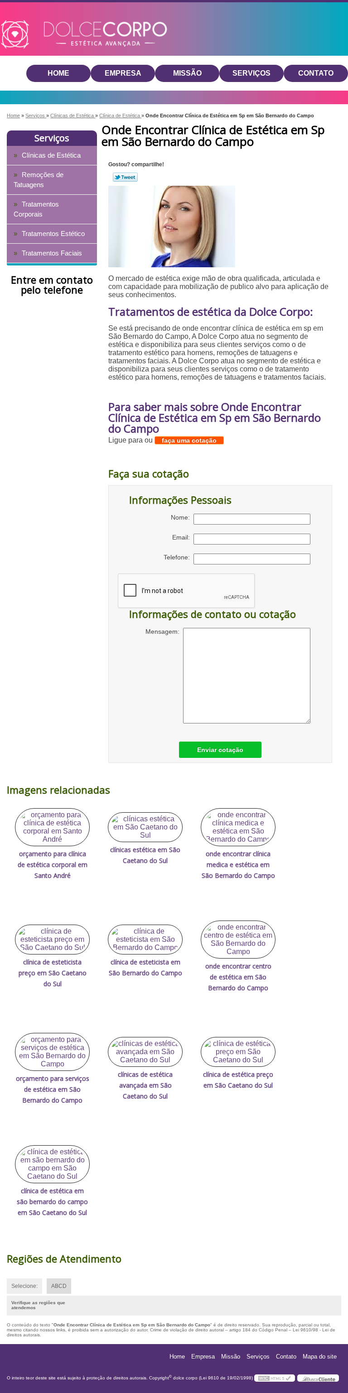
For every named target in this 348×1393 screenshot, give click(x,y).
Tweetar (125, 177)
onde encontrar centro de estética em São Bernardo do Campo (238, 977)
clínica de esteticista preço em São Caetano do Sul (53, 973)
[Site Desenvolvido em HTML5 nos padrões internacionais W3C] (274, 1378)
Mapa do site (320, 1356)
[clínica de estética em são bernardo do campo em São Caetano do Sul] (52, 1164)
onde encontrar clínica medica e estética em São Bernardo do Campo (238, 864)
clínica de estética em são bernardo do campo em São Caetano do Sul (52, 1201)
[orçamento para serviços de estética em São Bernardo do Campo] (52, 1052)
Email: (182, 537)
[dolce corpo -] (52, 22)
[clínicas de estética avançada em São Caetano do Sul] (145, 1052)
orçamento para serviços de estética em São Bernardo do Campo (52, 1089)
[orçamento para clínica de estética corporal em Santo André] (52, 827)
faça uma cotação (189, 440)
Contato (316, 73)
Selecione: (24, 1286)
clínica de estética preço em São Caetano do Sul (238, 1079)
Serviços (251, 73)
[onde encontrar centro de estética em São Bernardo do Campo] (238, 940)
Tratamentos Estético (53, 233)
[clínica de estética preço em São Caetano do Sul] (238, 1052)
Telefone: (178, 557)
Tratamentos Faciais (52, 253)
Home (58, 73)
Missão (187, 73)
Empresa (123, 73)
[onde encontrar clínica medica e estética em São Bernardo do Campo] (238, 827)
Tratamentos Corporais (36, 209)
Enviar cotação (220, 749)
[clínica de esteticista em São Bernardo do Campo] (145, 939)
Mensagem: (164, 631)
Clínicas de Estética (51, 155)
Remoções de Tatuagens (38, 179)
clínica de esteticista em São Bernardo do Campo (145, 967)
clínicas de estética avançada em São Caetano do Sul (145, 1085)
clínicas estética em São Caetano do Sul (145, 855)
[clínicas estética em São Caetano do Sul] (145, 827)
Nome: (182, 517)
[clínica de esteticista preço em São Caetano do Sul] (52, 939)
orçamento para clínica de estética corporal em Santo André (52, 864)
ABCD (59, 1286)
